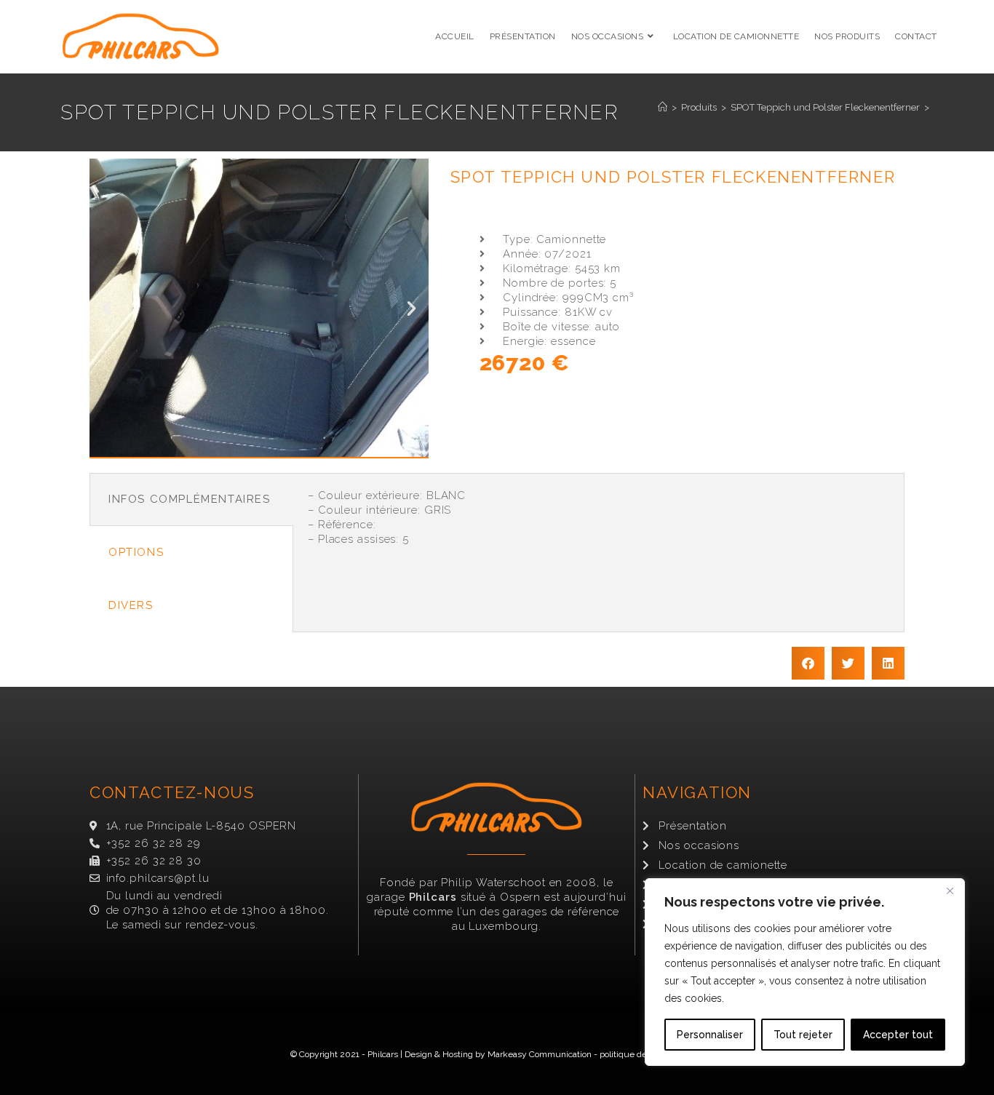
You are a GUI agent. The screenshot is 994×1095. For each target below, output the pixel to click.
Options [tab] (136, 552)
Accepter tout (898, 1034)
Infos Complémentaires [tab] (189, 499)
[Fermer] (949, 890)
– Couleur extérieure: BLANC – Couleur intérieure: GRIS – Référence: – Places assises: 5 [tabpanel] (387, 517)
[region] (805, 972)
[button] (106, 308)
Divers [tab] (131, 605)
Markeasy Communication (540, 1054)
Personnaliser (710, 1034)
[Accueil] (662, 107)
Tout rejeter (803, 1034)
